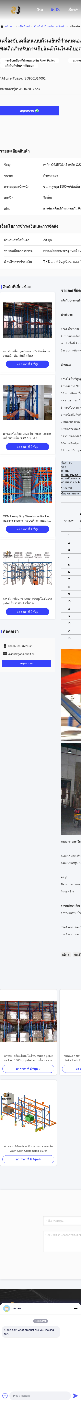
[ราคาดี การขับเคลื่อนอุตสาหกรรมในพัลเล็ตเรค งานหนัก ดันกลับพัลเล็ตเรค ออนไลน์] (27, 320)
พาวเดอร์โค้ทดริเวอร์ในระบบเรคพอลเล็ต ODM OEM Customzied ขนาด (28, 1148)
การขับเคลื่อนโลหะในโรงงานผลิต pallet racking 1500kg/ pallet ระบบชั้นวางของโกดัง (28, 1058)
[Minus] (75, 1308)
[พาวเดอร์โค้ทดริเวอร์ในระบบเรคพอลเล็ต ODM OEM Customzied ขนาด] (28, 1112)
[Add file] (5, 1395)
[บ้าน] (16, 10)
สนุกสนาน (27, 110)
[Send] (75, 1395)
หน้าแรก (10, 26)
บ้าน (40, 10)
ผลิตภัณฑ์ (24, 26)
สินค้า (55, 10)
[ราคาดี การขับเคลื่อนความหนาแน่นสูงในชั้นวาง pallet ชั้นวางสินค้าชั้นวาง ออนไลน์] (27, 567)
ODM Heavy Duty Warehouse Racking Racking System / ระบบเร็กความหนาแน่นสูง (26, 521)
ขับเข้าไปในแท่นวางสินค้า (49, 26)
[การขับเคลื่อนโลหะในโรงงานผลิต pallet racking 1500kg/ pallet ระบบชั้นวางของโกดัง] (28, 1021)
